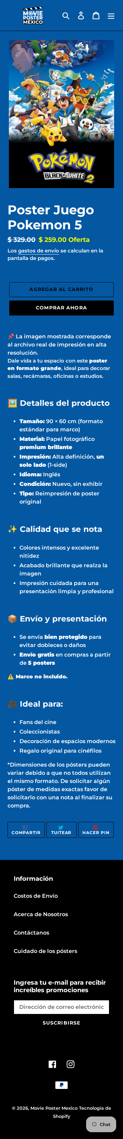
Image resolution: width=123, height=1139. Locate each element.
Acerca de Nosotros (41, 914)
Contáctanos (31, 932)
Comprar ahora (61, 308)
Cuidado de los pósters (45, 951)
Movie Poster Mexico (54, 1108)
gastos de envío (38, 250)
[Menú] (111, 15)
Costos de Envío (36, 896)
